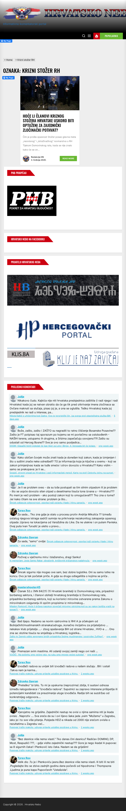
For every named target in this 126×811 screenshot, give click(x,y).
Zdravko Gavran (28, 537)
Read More (68, 158)
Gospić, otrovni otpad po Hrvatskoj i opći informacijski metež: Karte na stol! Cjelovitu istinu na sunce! (62, 473)
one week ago (106, 446)
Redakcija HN (37, 157)
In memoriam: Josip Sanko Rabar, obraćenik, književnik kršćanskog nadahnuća (50, 560)
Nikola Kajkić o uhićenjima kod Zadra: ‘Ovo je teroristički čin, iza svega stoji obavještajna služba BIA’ (60, 416)
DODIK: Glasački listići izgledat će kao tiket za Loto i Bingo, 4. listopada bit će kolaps (53, 446)
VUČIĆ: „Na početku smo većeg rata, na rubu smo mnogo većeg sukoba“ (47, 654)
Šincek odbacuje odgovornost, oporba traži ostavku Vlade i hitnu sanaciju (47, 502)
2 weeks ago (87, 673)
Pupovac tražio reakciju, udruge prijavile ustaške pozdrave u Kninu (44, 673)
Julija (21, 396)
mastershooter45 (29, 587)
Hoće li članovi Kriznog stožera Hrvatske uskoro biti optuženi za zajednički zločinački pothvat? (48, 123)
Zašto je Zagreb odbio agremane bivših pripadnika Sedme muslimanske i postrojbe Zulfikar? (57, 636)
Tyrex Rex (24, 510)
